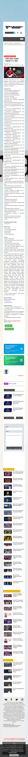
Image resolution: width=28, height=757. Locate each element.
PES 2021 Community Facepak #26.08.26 (18, 543)
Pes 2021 (11, 383)
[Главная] (14, 28)
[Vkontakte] (6, 700)
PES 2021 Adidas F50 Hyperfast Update (18, 505)
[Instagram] (22, 700)
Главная (6, 43)
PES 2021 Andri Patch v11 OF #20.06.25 (18, 395)
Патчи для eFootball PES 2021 (15, 44)
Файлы (11, 43)
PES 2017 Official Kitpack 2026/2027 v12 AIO (17, 646)
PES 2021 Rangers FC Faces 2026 (18, 582)
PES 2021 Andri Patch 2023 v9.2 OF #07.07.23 (18, 402)
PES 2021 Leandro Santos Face (17, 498)
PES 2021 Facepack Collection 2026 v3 (18, 524)
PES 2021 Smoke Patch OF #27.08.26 (18, 485)
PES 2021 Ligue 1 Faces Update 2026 (17, 569)
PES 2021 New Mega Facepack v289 (18, 517)
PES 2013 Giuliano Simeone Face (17, 683)
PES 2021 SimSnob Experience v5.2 (17, 530)
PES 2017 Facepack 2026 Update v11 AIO (18, 601)
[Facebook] (11, 700)
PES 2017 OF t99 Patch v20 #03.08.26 (18, 639)
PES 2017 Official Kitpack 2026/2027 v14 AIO (17, 608)
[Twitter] (16, 700)
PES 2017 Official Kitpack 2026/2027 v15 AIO (17, 595)
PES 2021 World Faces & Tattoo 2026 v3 (18, 550)
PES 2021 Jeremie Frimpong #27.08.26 (18, 479)
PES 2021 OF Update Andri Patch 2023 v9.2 (18, 409)
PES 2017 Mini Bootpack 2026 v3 (17, 626)
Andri (14, 383)
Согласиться (14, 755)
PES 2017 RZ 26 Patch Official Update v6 (18, 633)
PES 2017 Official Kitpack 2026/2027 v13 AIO (17, 621)
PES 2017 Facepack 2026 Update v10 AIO (18, 652)
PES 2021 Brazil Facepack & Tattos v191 (17, 563)
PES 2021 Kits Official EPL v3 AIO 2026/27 (18, 472)
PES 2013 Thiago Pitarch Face (17, 676)
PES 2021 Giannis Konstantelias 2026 (17, 537)
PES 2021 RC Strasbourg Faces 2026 (17, 576)
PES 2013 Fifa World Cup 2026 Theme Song (18, 664)
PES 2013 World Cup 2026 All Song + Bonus (18, 670)
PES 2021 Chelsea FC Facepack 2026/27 (18, 511)
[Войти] (17, 33)
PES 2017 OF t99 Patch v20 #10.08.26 (18, 613)
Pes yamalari (21, 739)
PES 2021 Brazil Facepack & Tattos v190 (17, 557)
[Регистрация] (21, 33)
